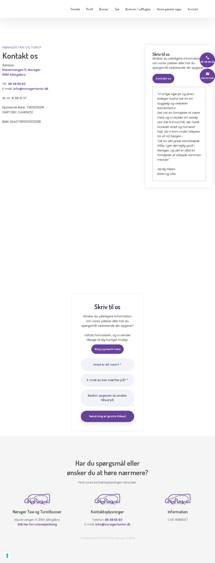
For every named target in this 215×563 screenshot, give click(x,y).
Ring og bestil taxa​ (107, 349)
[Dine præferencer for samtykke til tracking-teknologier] (7, 556)
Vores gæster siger (169, 9)
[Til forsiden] (20, 8)
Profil (89, 9)
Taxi (117, 9)
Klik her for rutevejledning (37, 524)
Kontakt (193, 9)
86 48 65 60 (17, 84)
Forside (75, 9)
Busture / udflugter (138, 9)
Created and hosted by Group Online (107, 538)
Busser (103, 9)
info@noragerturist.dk (30, 89)
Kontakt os (163, 79)
